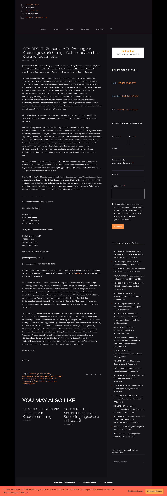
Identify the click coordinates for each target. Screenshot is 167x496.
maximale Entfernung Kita (50, 376)
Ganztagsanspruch (30, 376)
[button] (29, 492)
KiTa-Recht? (78, 273)
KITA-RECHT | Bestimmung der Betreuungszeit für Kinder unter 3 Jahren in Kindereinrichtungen (127, 340)
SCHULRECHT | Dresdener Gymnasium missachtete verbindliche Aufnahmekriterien (129, 419)
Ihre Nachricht (118, 186)
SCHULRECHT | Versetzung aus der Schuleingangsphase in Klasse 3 (81, 415)
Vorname (115, 137)
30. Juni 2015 (68, 424)
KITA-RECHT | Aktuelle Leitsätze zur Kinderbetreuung (41, 413)
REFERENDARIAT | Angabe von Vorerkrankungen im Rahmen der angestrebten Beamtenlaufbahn (127, 317)
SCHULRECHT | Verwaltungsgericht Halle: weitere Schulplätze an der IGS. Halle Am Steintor (128, 254)
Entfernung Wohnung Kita (39, 374)
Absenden (118, 226)
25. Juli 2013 (34, 60)
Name (131, 137)
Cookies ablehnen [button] (135, 491)
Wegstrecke (40, 381)
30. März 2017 (27, 420)
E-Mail (114, 148)
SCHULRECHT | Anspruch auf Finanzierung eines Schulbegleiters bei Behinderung (129, 409)
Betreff (115, 174)
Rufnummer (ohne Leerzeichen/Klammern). (122, 161)
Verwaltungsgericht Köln (32, 379)
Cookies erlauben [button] (154, 491)
